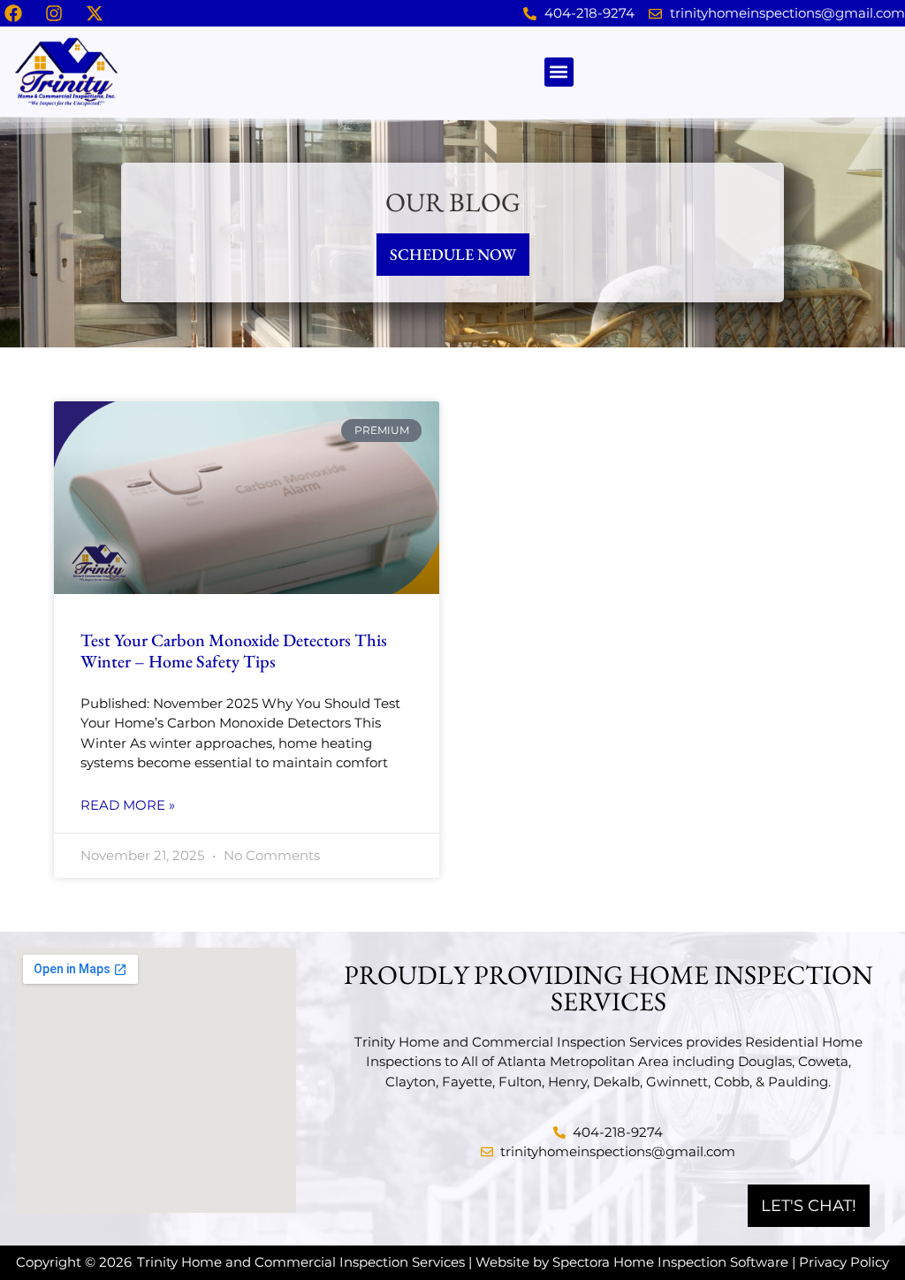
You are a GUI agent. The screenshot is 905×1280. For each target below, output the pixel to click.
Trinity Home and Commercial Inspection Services (301, 1261)
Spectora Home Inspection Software (670, 1261)
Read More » (127, 804)
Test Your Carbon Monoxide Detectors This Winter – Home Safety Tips (233, 651)
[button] (559, 72)
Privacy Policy (844, 1261)
